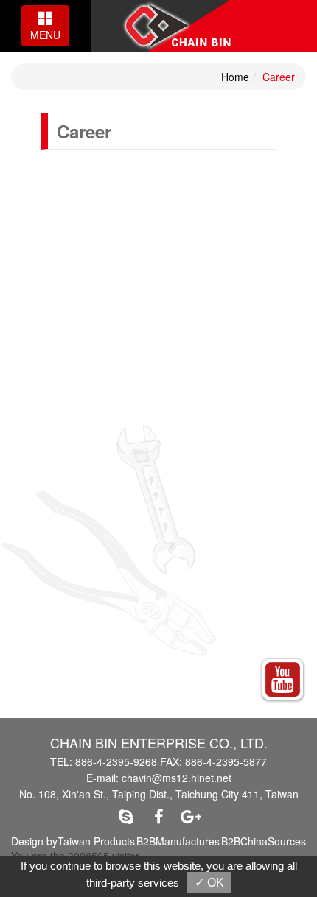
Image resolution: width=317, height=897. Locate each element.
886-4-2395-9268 (116, 761)
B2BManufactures (178, 841)
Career (278, 76)
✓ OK (209, 882)
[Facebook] (158, 816)
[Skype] (126, 816)
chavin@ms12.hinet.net (176, 777)
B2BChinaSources (263, 841)
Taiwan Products (96, 841)
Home (235, 76)
